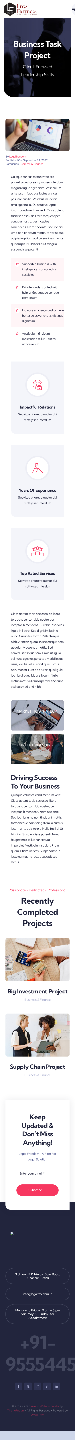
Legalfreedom (17, 156)
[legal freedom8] (21, 4)
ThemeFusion (15, 1410)
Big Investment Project (37, 991)
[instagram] (37, 1386)
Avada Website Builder (45, 1406)
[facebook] (18, 1386)
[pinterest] (47, 1386)
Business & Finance (31, 164)
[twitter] (28, 1386)
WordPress (37, 1415)
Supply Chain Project (37, 1066)
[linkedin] (56, 1386)
